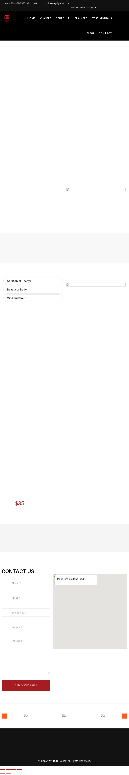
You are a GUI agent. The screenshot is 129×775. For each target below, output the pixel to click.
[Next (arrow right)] (8, 773)
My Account (78, 7)
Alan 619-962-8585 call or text (21, 3)
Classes (45, 18)
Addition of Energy (19, 281)
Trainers (80, 18)
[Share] (13, 769)
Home (31, 18)
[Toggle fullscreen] (8, 769)
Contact (105, 33)
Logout (92, 7)
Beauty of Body (17, 289)
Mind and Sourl (16, 298)
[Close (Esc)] (19, 769)
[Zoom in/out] (2, 769)
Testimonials (102, 18)
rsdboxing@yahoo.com (58, 3)
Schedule (63, 18)
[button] (33, 281)
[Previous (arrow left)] (2, 773)
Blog (90, 33)
